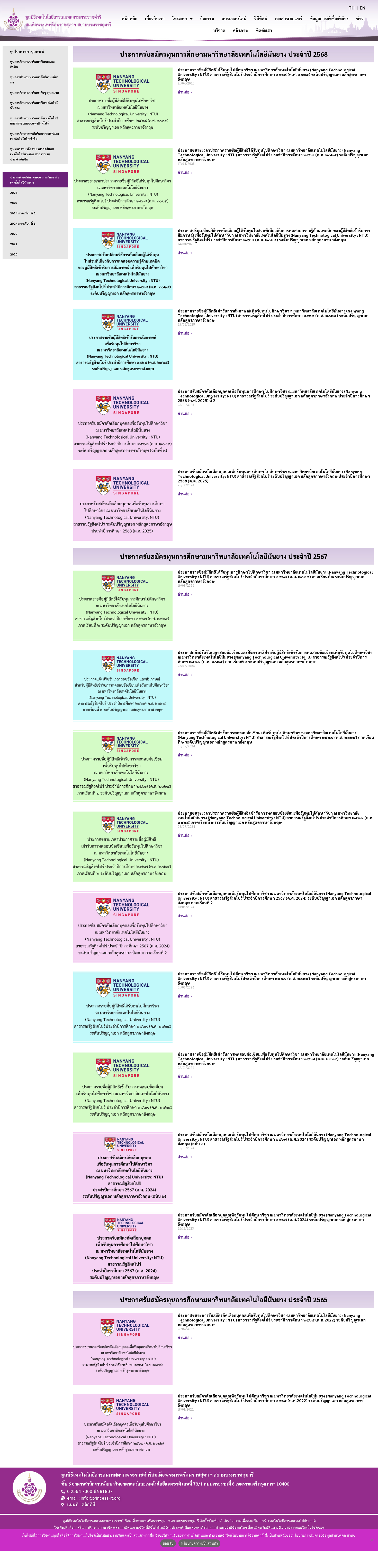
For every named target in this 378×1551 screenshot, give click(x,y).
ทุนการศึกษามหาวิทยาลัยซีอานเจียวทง (34, 79)
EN (362, 8)
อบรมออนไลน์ (234, 18)
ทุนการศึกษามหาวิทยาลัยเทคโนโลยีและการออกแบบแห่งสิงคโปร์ (34, 120)
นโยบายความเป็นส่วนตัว (199, 1543)
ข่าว (360, 18)
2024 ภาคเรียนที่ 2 (22, 213)
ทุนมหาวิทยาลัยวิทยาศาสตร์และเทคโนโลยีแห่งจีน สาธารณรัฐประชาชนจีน (32, 154)
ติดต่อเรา (264, 30)
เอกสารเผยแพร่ (288, 18)
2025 (13, 203)
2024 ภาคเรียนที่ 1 (22, 223)
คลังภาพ (240, 30)
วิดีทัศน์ (260, 18)
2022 (13, 234)
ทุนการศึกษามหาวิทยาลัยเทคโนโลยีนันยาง (34, 105)
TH (352, 8)
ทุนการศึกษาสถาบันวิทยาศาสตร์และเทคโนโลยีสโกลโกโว (34, 136)
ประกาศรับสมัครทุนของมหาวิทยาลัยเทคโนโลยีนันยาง (34, 179)
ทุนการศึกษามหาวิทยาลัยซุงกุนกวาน (34, 92)
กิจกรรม (207, 18)
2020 (13, 254)
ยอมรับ (168, 1543)
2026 (13, 193)
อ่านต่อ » (185, 92)
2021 (13, 244)
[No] (371, 1540)
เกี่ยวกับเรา (155, 18)
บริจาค (219, 30)
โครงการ (179, 18)
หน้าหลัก (129, 18)
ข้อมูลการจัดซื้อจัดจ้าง (329, 18)
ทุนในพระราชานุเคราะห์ (27, 51)
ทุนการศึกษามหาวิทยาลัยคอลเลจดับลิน (32, 64)
